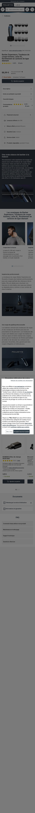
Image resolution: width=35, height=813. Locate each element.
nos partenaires (19, 386)
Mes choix (9, 431)
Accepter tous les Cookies (21, 431)
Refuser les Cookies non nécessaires (22, 380)
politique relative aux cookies (20, 427)
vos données (28, 392)
